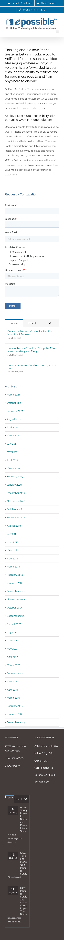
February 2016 (15, 706)
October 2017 (14, 607)
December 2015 (16, 722)
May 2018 (12, 550)
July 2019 (12, 443)
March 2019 (13, 468)
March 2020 (13, 435)
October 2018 (14, 509)
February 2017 (15, 673)
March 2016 (13, 697)
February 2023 (15, 411)
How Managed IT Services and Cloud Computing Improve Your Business (23, 901)
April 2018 (12, 558)
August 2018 (14, 525)
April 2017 (12, 656)
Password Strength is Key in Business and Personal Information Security (23, 819)
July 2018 (12, 534)
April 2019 (12, 460)
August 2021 (14, 419)
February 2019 (15, 476)
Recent (32, 323)
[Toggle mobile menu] (57, 31)
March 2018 (13, 566)
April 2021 (12, 427)
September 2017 (16, 615)
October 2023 (14, 402)
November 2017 (16, 599)
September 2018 (16, 517)
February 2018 (15, 574)
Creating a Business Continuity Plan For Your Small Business (30, 333)
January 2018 (14, 583)
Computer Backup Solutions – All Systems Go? (31, 367)
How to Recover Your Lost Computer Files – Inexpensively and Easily (31, 350)
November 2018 (16, 501)
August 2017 (14, 624)
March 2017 (13, 665)
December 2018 (16, 492)
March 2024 (13, 394)
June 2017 (12, 640)
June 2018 (12, 542)
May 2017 (12, 648)
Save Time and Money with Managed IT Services (23, 863)
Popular (14, 323)
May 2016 (12, 681)
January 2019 (14, 484)
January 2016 (14, 714)
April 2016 (12, 689)
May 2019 (12, 451)
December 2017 (16, 591)
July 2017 (12, 632)
